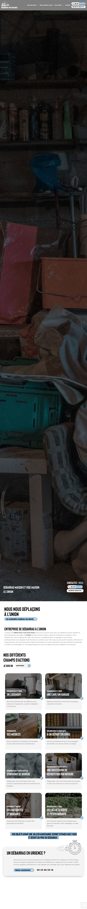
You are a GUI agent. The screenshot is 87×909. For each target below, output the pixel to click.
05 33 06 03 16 (79, 3)
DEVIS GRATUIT (79, 6)
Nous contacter (22, 870)
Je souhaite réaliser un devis (19, 619)
